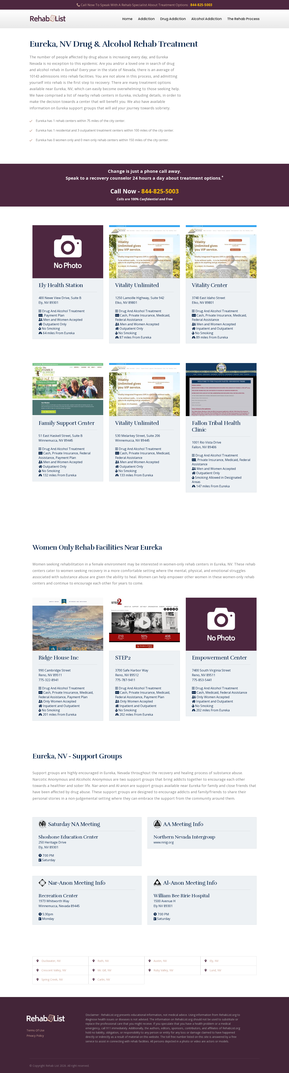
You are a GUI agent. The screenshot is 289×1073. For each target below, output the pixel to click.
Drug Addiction (173, 18)
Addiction (146, 18)
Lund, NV (215, 970)
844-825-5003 (201, 5)
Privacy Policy (35, 1035)
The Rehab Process (243, 18)
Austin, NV (160, 961)
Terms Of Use (35, 1030)
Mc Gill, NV (104, 970)
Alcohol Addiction (206, 18)
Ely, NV (214, 961)
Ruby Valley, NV (163, 970)
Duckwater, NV (51, 961)
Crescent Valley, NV (53, 970)
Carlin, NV (104, 979)
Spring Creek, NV (52, 979)
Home (127, 18)
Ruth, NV (103, 961)
